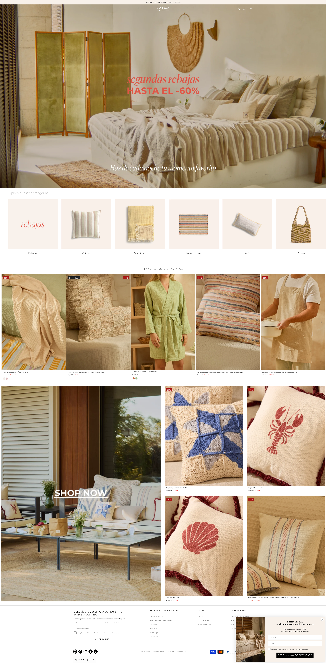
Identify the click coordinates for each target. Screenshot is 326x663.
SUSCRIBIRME (101, 639)
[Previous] (6, 322)
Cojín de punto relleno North (176, 488)
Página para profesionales (161, 620)
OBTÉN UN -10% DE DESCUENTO (295, 655)
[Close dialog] (322, 619)
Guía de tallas (203, 620)
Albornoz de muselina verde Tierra (51, 372)
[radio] (40, 378)
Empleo (153, 628)
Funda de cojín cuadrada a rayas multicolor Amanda (252, 372)
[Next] (320, 322)
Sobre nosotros (156, 616)
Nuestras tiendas (204, 624)
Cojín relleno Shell (172, 597)
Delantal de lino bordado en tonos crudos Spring (185, 372)
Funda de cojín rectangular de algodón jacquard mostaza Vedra (127, 372)
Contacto (154, 624)
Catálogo (154, 633)
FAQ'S (200, 616)
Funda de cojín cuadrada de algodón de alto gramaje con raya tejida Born (275, 597)
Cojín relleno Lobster (255, 488)
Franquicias (154, 637)
